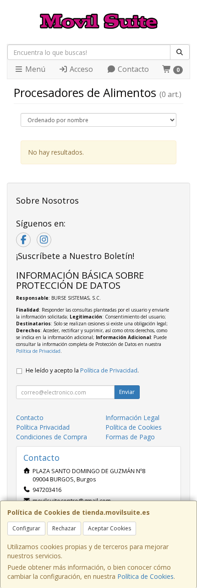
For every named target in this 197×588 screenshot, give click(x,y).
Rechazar (64, 528)
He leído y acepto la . (82, 370)
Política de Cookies (145, 576)
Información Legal (132, 417)
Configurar (26, 528)
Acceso (80, 69)
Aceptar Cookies (109, 528)
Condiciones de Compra (51, 436)
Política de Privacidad (38, 351)
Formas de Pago (130, 436)
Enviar (127, 392)
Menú (34, 69)
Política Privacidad (43, 427)
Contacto (132, 69)
